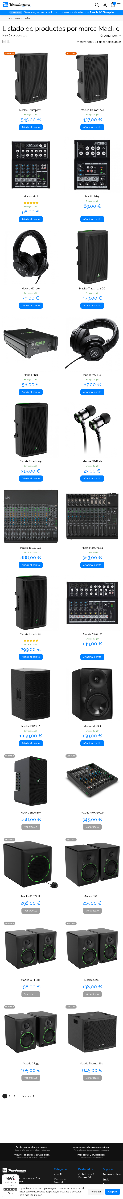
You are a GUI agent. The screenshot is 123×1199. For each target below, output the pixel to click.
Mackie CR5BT (92, 896)
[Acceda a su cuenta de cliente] (105, 5)
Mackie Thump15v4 (30, 110)
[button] (97, 5)
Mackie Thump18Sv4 (92, 1063)
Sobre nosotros (112, 1174)
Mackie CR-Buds (92, 461)
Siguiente (28, 1096)
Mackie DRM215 (30, 726)
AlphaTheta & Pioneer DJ (86, 1176)
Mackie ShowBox (31, 812)
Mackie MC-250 (92, 374)
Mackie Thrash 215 (31, 461)
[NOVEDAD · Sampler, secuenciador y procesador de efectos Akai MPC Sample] (61, 12)
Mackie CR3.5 (31, 1063)
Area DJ (58, 1174)
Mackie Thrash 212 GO (92, 288)
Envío (106, 1179)
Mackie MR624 (92, 726)
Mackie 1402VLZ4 (92, 547)
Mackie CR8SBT (30, 896)
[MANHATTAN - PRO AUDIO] (16, 4)
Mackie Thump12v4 (92, 110)
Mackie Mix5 (92, 196)
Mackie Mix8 (31, 196)
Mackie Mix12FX (92, 634)
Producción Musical (60, 1181)
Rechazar (96, 1191)
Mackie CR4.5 (92, 979)
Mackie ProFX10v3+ (92, 812)
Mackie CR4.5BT (31, 979)
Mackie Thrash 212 (31, 634)
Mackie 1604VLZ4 (30, 547)
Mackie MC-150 (31, 288)
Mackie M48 (31, 374)
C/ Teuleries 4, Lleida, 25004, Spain (24, 1178)
